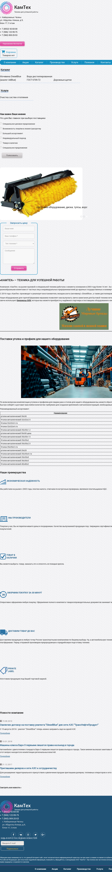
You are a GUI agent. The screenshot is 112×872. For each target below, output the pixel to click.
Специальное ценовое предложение (19, 124)
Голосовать (12, 155)
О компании (10, 62)
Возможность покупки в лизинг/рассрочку (22, 128)
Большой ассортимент (13, 133)
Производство (57, 62)
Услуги (74, 62)
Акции (25, 62)
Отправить (19, 268)
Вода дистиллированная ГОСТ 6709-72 (39, 78)
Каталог (39, 62)
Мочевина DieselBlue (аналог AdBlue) (10, 78)
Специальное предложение (15, 147)
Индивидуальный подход (14, 138)
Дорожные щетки (63, 79)
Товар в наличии (10, 143)
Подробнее (5, 733)
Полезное (89, 62)
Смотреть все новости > (10, 787)
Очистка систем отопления (14, 97)
